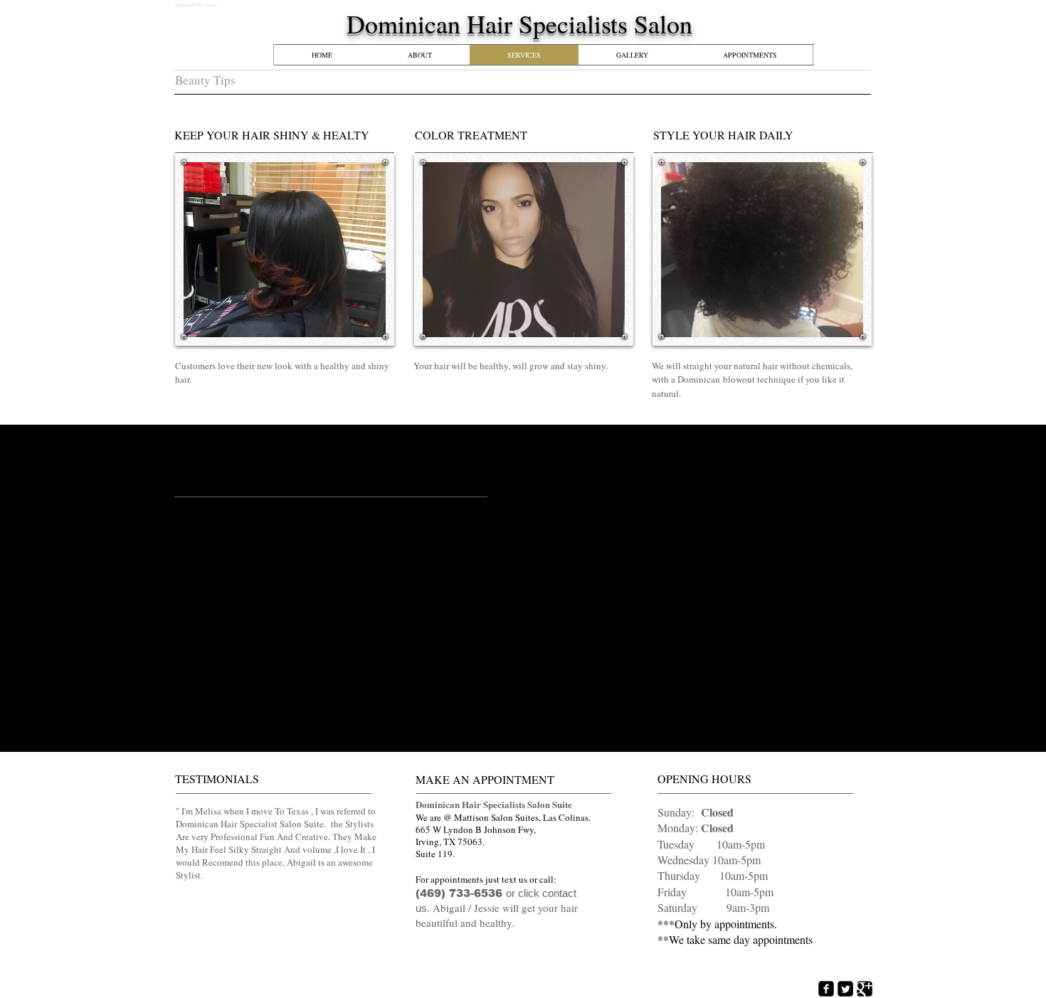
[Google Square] (864, 989)
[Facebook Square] (826, 989)
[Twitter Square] (845, 989)
